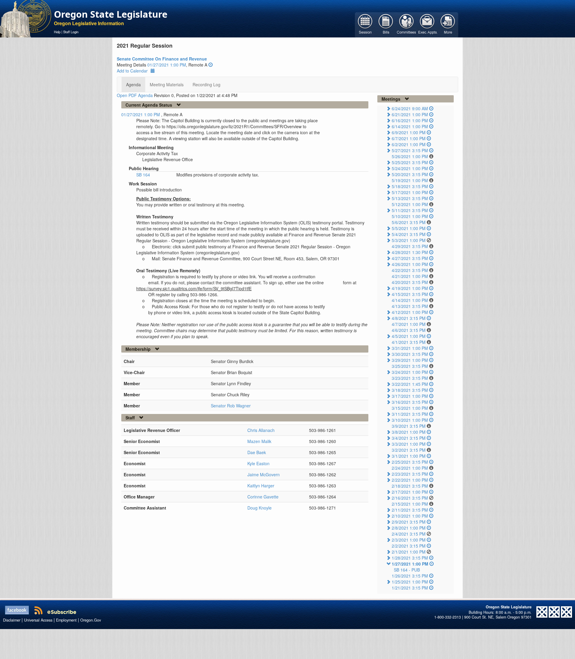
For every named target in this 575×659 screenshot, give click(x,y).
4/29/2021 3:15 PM (410, 246)
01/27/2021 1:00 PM (166, 65)
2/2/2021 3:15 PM (409, 546)
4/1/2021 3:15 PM (409, 342)
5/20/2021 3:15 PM (410, 174)
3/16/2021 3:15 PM (410, 402)
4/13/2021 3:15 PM (410, 306)
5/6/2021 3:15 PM (409, 222)
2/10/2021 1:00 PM (410, 516)
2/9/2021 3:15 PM (409, 522)
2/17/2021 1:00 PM (410, 492)
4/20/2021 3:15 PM (410, 282)
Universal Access (38, 620)
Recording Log (206, 84)
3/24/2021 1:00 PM (410, 372)
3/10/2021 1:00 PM (410, 420)
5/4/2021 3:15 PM (409, 234)
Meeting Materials (167, 84)
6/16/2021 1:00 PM (410, 120)
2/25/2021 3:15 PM (410, 462)
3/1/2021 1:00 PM (409, 456)
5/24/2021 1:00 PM (410, 168)
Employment (66, 620)
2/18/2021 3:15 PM (410, 486)
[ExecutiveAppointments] (427, 24)
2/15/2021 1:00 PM (410, 504)
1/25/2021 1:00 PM (410, 582)
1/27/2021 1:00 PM (410, 564)
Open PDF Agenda (135, 95)
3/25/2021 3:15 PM (410, 366)
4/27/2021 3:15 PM (410, 258)
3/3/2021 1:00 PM (409, 444)
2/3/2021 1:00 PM (409, 540)
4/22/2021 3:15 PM (410, 270)
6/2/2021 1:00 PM (409, 144)
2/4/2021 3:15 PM (409, 534)
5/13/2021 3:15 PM (410, 198)
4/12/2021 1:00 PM (410, 312)
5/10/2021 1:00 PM (410, 216)
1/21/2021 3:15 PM (410, 588)
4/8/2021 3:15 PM (409, 318)
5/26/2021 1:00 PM (410, 156)
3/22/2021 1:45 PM (410, 384)
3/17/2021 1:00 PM (410, 396)
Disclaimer (11, 620)
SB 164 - (407, 570)
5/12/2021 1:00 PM (410, 204)
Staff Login (70, 31)
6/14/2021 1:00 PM (410, 126)
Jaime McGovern (263, 474)
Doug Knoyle (259, 508)
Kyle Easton (258, 463)
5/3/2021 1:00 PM (409, 240)
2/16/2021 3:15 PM (410, 498)
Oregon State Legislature (110, 14)
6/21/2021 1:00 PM (410, 114)
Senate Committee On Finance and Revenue (162, 59)
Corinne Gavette (263, 497)
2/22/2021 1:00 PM (410, 480)
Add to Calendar (132, 71)
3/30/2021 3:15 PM (410, 354)
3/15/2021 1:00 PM (410, 408)
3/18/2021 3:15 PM (410, 390)
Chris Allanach (261, 430)
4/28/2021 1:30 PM (410, 252)
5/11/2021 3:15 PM (410, 210)
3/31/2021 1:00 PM (410, 348)
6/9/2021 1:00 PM (409, 132)
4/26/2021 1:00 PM (410, 264)
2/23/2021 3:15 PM (410, 474)
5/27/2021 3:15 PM (410, 150)
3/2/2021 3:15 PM (409, 450)
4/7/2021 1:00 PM (409, 324)
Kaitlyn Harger (260, 486)
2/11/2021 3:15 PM (410, 510)
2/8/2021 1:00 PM (409, 528)
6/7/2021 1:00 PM (409, 138)
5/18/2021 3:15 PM (410, 186)
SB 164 (143, 175)
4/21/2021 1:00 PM (410, 276)
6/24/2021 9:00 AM (410, 108)
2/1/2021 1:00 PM (409, 552)
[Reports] (448, 24)
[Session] (365, 24)
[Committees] (406, 24)
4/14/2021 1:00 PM (410, 300)
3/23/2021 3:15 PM (410, 378)
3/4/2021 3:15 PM (409, 438)
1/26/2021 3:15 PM (410, 576)
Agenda (133, 84)
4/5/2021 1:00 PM (409, 336)
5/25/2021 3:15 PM (410, 162)
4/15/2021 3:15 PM (410, 294)
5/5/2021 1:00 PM (409, 228)
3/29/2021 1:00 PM (410, 360)
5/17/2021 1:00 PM (410, 192)
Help (57, 31)
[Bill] (386, 24)
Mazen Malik (259, 441)
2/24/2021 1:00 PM (410, 468)
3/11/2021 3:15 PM (410, 414)
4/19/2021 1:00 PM (410, 288)
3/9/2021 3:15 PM (409, 426)
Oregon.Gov (90, 620)
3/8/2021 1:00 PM (409, 432)
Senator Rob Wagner (231, 406)
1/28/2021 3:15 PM (410, 558)
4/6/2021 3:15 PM (409, 330)
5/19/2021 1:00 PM (410, 180)
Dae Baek (256, 452)
